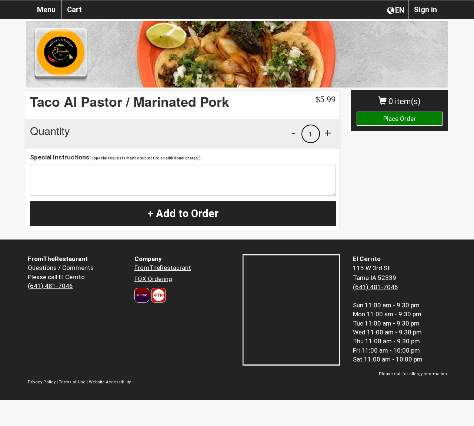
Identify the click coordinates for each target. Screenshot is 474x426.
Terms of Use (72, 382)
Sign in (425, 9)
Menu (46, 9)
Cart (74, 9)
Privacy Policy (42, 382)
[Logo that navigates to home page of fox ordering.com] (157, 295)
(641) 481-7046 (50, 286)
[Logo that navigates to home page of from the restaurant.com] (141, 295)
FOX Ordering (153, 279)
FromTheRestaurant (162, 267)
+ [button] (327, 133)
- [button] (294, 133)
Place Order (399, 118)
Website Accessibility (110, 382)
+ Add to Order (182, 213)
